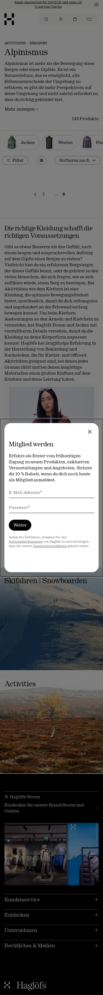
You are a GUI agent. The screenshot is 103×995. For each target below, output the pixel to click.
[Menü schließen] (89, 431)
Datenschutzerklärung (50, 546)
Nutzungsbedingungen (26, 541)
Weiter (20, 525)
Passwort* (19, 507)
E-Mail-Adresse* (25, 492)
